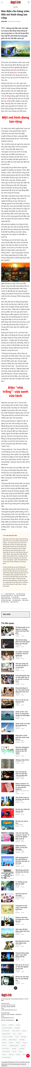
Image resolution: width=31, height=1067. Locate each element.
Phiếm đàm (22, 1039)
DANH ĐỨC (17, 727)
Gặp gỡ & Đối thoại (6, 1033)
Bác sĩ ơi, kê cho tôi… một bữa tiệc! (22, 701)
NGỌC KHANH (18, 944)
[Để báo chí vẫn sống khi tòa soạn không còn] (7, 980)
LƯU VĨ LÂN (17, 873)
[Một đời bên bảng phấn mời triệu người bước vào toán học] (7, 643)
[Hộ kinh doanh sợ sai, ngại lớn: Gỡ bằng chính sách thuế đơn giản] (7, 631)
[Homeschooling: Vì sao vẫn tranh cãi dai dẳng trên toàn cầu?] (7, 692)
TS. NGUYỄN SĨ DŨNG (19, 850)
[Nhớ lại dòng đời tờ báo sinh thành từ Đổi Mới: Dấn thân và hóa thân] (7, 861)
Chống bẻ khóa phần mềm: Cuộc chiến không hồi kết (22, 955)
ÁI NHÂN (17, 668)
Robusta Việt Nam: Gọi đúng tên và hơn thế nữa (22, 919)
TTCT (16, 910)
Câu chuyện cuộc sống (7, 1027)
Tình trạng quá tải (16, 600)
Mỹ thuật (4, 1039)
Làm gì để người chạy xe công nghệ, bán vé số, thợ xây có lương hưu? (22, 678)
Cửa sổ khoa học (5, 1030)
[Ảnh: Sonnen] (15, 41)
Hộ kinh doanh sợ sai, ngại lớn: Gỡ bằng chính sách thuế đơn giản (22, 630)
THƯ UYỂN (17, 754)
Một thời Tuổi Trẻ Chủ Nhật (21, 895)
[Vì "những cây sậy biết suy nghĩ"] (7, 885)
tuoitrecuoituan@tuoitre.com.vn (9, 1010)
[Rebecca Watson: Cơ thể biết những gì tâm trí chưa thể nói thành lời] (7, 787)
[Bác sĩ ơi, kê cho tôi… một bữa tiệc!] (7, 703)
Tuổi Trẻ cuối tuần (6, 1051)
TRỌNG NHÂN (18, 932)
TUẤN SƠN (17, 982)
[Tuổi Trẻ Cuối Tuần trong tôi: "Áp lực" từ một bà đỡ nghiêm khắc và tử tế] (7, 837)
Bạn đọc (4, 1025)
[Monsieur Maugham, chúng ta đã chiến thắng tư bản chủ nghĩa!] (7, 751)
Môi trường (23, 1036)
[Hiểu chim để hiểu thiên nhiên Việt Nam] (7, 933)
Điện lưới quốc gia (5, 597)
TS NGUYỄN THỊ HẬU (19, 840)
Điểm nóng (11, 1054)
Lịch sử (17, 1036)
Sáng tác (11, 1042)
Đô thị (24, 1054)
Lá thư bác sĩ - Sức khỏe (7, 1036)
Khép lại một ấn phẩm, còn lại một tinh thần (21, 847)
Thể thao (23, 1045)
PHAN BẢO (17, 703)
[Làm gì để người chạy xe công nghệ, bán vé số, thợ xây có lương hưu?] (7, 679)
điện (15, 72)
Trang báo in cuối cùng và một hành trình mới (21, 907)
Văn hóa (20, 1051)
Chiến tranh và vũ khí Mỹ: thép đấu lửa (22, 724)
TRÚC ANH (17, 970)
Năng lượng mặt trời (6, 598)
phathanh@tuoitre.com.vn (7, 1017)
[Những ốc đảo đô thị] (7, 763)
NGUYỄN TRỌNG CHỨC (20, 897)
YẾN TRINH (17, 922)
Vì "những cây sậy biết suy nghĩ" (21, 883)
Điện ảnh (18, 1054)
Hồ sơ (14, 1033)
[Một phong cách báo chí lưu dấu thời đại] (7, 874)
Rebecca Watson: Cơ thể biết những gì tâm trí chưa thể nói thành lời (22, 786)
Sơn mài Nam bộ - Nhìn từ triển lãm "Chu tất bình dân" (21, 773)
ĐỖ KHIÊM (17, 717)
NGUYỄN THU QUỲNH (19, 761)
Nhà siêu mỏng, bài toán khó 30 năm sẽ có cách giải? (21, 665)
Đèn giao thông (5, 602)
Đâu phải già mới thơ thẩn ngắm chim (22, 942)
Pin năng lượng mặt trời (7, 595)
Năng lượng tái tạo (9, 594)
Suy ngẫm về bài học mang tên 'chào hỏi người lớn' (22, 653)
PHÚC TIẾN (17, 864)
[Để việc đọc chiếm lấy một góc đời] (7, 813)
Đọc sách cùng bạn (6, 1057)
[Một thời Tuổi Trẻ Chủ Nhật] (7, 897)
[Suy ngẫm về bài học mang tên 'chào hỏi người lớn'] (7, 655)
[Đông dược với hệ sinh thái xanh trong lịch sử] (7, 739)
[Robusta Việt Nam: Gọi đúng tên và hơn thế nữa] (7, 921)
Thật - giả (4, 1045)
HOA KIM (17, 958)
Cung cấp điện (15, 597)
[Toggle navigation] (2, 2)
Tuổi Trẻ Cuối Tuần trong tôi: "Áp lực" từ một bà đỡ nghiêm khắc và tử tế (22, 835)
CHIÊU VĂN (17, 693)
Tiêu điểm (15, 7)
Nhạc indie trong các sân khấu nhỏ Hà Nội (22, 798)
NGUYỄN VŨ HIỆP (18, 800)
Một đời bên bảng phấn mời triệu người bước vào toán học (22, 641)
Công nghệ (17, 1027)
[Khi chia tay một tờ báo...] (7, 825)
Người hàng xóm (14, 602)
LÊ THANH (17, 634)
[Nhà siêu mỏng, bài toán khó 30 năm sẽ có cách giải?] (7, 667)
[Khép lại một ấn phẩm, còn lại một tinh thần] (7, 849)
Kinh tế (19, 1033)
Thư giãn (24, 1042)
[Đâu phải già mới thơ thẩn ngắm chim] (7, 945)
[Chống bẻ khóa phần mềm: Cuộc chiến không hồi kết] (7, 957)
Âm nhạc (4, 1054)
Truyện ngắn (21, 1048)
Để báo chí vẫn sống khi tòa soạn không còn (22, 978)
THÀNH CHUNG (18, 657)
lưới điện (16, 83)
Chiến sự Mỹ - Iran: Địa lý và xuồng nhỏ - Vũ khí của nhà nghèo (22, 713)
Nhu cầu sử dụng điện (19, 595)
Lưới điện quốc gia (20, 594)
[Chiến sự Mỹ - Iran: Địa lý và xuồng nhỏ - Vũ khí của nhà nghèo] (7, 715)
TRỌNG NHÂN (18, 645)
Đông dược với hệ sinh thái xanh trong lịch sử (22, 737)
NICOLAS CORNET (19, 824)
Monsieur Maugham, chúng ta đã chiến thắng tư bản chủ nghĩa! (22, 750)
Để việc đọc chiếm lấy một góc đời (22, 810)
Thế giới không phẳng (13, 1045)
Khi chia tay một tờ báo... (21, 822)
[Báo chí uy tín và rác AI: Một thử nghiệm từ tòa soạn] (7, 968)
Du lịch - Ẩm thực (16, 1030)
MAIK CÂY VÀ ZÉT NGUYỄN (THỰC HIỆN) (22, 791)
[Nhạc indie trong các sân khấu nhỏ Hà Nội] (7, 801)
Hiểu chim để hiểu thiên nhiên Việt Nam (22, 930)
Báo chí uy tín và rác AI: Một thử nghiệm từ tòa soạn (22, 966)
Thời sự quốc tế (5, 1048)
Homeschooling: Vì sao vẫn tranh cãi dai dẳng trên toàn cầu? (22, 690)
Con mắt (18, 1025)
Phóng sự (4, 1042)
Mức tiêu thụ (25, 600)
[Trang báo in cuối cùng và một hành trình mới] (7, 909)
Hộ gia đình (24, 598)
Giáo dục (24, 1030)
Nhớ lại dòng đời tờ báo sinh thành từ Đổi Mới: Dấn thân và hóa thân (22, 860)
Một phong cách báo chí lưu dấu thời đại (22, 871)
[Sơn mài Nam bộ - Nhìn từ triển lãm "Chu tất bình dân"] (7, 775)
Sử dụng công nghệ (6, 600)
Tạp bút (14, 1051)
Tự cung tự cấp (16, 598)
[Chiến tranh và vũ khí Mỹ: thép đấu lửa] (7, 727)
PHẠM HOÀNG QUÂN (19, 740)
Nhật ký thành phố (13, 1039)
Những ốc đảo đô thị (22, 760)
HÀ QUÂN (17, 682)
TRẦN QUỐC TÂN (18, 812)
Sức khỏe (18, 1042)
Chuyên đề (11, 1025)
